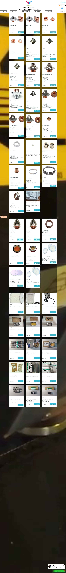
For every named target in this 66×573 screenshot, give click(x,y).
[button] (62, 8)
